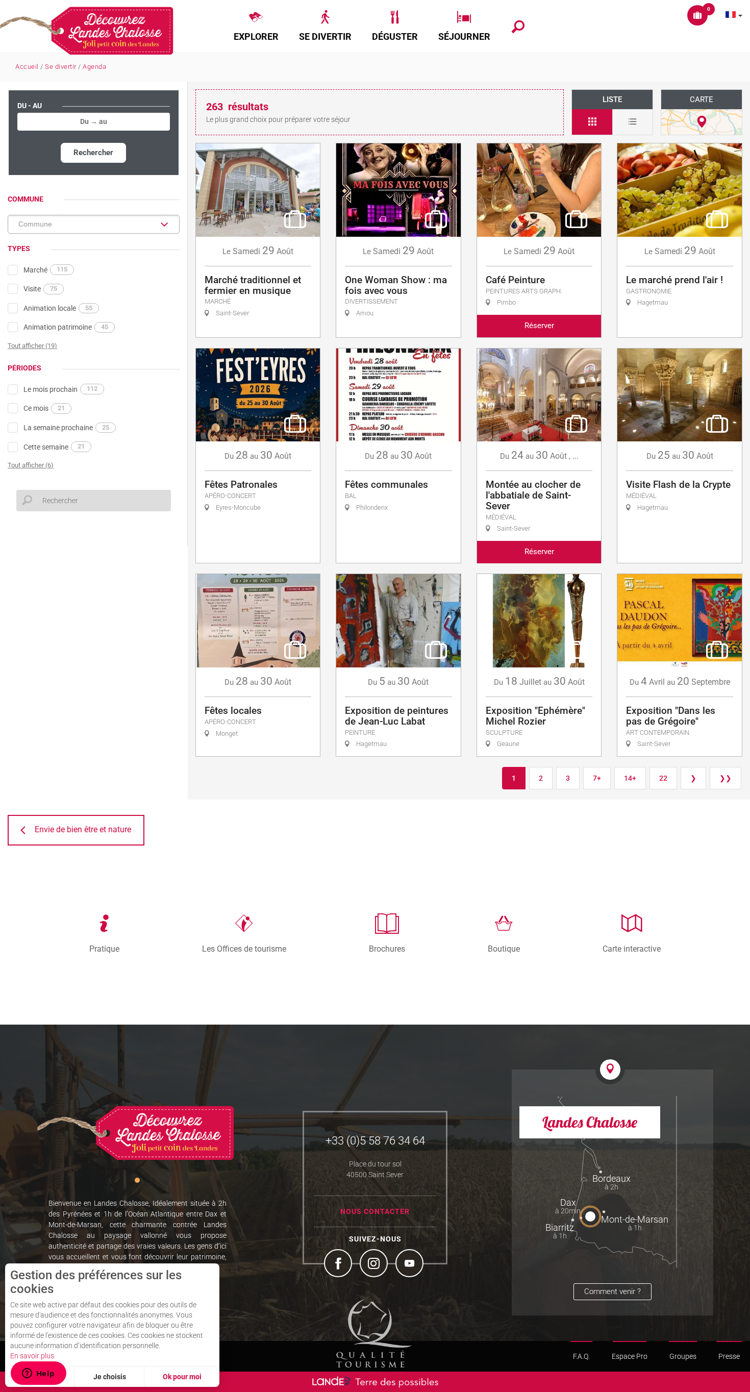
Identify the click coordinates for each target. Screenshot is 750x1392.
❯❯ (725, 778)
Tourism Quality (374, 1333)
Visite (40, 289)
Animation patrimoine (65, 327)
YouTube (410, 1264)
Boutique (504, 948)
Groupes (682, 1356)
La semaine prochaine (66, 428)
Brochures (387, 948)
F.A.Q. (581, 1356)
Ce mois (44, 408)
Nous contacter (375, 1211)
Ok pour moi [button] (182, 1377)
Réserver (539, 325)
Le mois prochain (60, 389)
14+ (630, 778)
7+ (597, 778)
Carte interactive (632, 948)
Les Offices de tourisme (244, 948)
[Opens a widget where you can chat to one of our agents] (38, 1374)
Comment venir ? (612, 1291)
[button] (256, 26)
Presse (729, 1356)
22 (663, 778)
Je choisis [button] (109, 1377)
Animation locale (57, 308)
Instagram (375, 1264)
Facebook (339, 1264)
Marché (45, 269)
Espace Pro (629, 1356)
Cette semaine (54, 446)
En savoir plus (32, 1356)
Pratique (104, 948)
